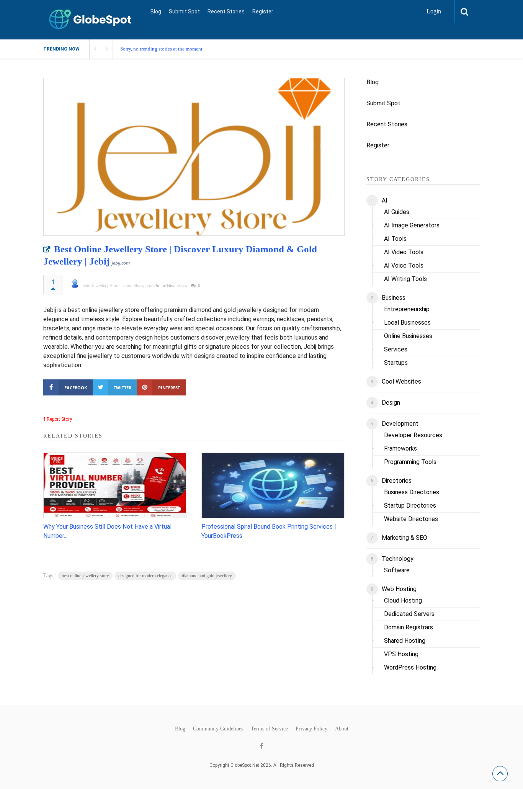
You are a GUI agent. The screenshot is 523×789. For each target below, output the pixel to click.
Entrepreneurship (407, 309)
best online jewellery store (85, 575)
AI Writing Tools (405, 279)
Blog (155, 11)
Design (391, 402)
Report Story (59, 419)
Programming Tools (410, 462)
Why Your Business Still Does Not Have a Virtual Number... (107, 531)
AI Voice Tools (403, 265)
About (341, 729)
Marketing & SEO (404, 537)
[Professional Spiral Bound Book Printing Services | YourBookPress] (273, 485)
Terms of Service (269, 729)
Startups (396, 362)
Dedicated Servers (409, 613)
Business (393, 297)
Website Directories (411, 519)
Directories (397, 480)
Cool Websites (401, 381)
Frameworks (400, 448)
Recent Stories (226, 11)
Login (434, 11)
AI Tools (395, 238)
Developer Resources (413, 435)
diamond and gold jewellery (207, 575)
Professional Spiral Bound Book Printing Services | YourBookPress (268, 531)
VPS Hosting (401, 654)
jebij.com (121, 263)
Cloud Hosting (403, 600)
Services (395, 349)
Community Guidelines (218, 729)
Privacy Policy (311, 729)
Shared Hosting (404, 640)
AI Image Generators (412, 225)
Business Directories (411, 492)
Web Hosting (399, 589)
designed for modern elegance (145, 575)
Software (397, 570)
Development (400, 423)
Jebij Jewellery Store (100, 285)
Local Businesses (407, 322)
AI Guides (396, 212)
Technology (397, 558)
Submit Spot (184, 11)
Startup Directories (410, 505)
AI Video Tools (403, 252)
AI (384, 200)
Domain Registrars (408, 627)
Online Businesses (170, 285)
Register (262, 11)
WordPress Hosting (410, 667)
